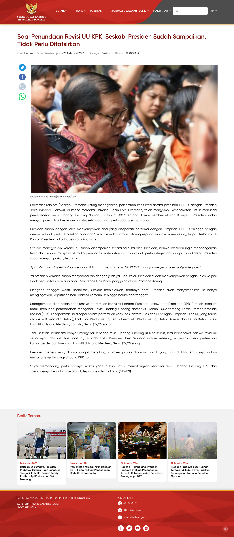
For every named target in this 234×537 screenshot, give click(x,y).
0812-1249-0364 (131, 509)
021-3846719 (129, 502)
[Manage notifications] (225, 529)
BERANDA (61, 10)
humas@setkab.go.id (134, 517)
